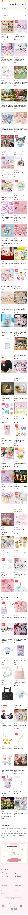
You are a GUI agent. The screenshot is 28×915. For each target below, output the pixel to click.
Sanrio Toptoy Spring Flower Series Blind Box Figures (19, 309)
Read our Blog (18, 885)
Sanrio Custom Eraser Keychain (6, 151)
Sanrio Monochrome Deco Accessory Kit (20, 575)
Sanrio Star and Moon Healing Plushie (19, 704)
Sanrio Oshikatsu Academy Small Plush (20, 464)
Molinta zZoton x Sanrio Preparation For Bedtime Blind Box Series (6, 332)
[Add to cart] (11, 31)
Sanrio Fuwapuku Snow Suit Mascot (6, 792)
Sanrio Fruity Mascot (5, 552)
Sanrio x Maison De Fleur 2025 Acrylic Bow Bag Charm (20, 219)
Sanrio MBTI (17, 888)
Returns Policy (4, 893)
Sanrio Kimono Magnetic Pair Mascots (6, 640)
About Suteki (4, 885)
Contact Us (3, 888)
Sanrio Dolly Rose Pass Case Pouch (19, 596)
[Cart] (23, 4)
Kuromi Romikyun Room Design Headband (6, 726)
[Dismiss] (27, 1)
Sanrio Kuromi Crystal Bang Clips (20, 661)
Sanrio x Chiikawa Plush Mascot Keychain (19, 285)
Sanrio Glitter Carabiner (6, 682)
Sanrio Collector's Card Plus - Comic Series (20, 553)
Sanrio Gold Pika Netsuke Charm (6, 749)
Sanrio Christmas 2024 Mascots (19, 771)
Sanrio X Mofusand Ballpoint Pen (18, 749)
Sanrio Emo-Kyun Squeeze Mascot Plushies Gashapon (20, 264)
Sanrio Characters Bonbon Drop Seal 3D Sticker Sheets (7, 218)
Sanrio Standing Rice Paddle (20, 398)
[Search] (25, 8)
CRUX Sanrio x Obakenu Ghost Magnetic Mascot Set (7, 196)
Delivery (3, 890)
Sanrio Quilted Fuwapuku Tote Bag (20, 683)
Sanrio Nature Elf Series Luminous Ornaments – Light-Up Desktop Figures (6, 815)
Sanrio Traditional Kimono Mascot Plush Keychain (20, 106)
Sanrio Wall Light (5, 398)
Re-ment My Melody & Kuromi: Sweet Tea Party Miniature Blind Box (6, 465)
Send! (14, 860)
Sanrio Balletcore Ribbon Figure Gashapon (19, 60)
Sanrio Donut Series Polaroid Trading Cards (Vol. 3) (7, 129)
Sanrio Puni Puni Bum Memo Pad (6, 575)
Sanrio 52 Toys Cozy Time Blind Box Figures (6, 487)
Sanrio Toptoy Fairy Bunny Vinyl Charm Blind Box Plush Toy (20, 727)
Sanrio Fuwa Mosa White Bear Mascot (20, 419)
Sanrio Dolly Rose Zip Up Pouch (20, 618)
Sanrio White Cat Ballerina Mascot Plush (20, 530)
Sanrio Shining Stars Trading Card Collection (20, 814)
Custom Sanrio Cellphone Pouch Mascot (20, 640)
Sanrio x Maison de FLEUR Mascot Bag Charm (20, 508)
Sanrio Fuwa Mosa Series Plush (20, 196)
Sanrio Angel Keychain (19, 791)
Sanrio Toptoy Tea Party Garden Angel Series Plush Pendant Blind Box (20, 332)
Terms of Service (18, 903)
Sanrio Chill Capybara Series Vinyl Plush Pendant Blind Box (7, 107)
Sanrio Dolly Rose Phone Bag (6, 618)
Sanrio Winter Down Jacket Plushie (7, 771)
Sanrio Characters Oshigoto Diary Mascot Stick (7, 596)
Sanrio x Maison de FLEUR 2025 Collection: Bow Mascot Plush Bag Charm (7, 242)
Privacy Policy (9, 903)
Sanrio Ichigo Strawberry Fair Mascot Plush (19, 241)
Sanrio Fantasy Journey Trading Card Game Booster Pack (7, 84)
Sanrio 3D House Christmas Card (20, 173)
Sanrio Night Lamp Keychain (20, 486)
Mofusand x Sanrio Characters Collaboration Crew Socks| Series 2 (6, 38)
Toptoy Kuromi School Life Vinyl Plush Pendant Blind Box (20, 355)
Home (3, 15)
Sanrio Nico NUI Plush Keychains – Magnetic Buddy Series (20, 442)
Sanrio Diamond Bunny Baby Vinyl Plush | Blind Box (20, 83)
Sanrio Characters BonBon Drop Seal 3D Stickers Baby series (7, 286)
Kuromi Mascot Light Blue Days (20, 151)
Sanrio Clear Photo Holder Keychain (7, 354)
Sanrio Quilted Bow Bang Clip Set (6, 441)
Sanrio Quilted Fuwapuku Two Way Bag (6, 704)
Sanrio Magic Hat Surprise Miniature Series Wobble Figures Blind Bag (7, 61)
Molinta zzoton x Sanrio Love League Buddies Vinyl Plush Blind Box (7, 531)
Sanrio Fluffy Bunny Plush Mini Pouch (7, 419)
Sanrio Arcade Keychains (6, 508)
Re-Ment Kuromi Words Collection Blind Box (19, 377)
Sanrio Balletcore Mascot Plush (19, 37)
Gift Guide (17, 890)
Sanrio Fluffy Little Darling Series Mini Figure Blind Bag (20, 128)
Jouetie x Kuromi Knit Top (6, 377)
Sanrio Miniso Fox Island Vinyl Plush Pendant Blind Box (7, 174)
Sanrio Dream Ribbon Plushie (5, 661)
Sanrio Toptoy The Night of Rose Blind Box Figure (7, 264)
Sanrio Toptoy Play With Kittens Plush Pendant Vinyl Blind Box (7, 309)
